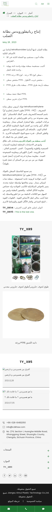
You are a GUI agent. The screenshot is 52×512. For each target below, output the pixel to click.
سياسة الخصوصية (34, 501)
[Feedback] (43, 509)
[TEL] (25, 509)
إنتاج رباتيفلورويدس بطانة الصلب (24, 16)
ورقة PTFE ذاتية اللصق (26, 343)
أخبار (30, 13)
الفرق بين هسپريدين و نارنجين (17, 375)
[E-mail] (8, 509)
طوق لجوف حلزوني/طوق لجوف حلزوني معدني (26, 287)
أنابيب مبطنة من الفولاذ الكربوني (32, 141)
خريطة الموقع (14, 501)
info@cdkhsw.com (15, 427)
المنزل (9, 13)
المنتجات (7, 449)
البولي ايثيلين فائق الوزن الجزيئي (29, 207)
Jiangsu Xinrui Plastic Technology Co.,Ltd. (28, 493)
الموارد (20, 13)
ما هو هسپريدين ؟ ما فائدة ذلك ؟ (18, 397)
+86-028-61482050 (16, 422)
